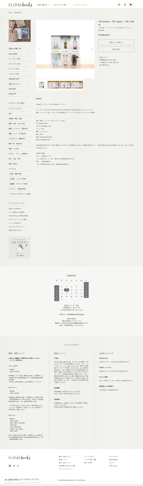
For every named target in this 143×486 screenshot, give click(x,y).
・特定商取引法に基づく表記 (107, 60)
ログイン (112, 463)
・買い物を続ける (103, 65)
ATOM (90, 463)
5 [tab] (23, 41)
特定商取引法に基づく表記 (67, 466)
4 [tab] (20, 41)
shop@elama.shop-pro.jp (75, 314)
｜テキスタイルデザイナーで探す (20, 194)
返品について (63, 459)
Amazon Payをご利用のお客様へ (19, 216)
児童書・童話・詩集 (15, 118)
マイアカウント (114, 456)
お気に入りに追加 (115, 42)
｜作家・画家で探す (15, 174)
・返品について (103, 57)
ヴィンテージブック (15, 108)
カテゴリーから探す (60, 5)
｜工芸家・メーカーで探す (17, 179)
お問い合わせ (113, 466)
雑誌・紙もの (13, 164)
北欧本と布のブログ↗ (15, 230)
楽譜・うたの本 (14, 149)
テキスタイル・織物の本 (17, 138)
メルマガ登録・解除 (90, 459)
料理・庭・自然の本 (15, 144)
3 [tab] (16, 41)
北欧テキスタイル (14, 84)
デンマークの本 (14, 69)
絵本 (10, 113)
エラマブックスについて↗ (17, 227)
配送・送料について (65, 456)
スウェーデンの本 (14, 64)
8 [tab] (18, 43)
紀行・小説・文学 (14, 159)
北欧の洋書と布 (42, 5)
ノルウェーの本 (14, 74)
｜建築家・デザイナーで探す (18, 184)
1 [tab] (10, 41)
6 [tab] (26, 41)
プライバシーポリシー (66, 469)
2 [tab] (13, 41)
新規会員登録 (113, 459)
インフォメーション (79, 5)
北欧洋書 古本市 (14, 79)
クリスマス (12, 169)
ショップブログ (89, 456)
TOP (10, 12)
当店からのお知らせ (15, 208)
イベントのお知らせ (15, 223)
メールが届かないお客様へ (17, 212)
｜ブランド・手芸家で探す (17, 189)
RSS (85, 463)
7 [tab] (29, 41)
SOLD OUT (17, 12)
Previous (39, 49)
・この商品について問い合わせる (108, 62)
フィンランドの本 (14, 59)
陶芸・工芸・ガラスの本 (17, 123)
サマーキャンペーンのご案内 (17, 219)
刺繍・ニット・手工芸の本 (17, 133)
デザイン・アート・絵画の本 (18, 154)
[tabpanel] (20, 31)
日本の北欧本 (13, 54)
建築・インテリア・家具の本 (18, 128)
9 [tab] (21, 43)
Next (91, 49)
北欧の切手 (12, 89)
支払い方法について (65, 463)
